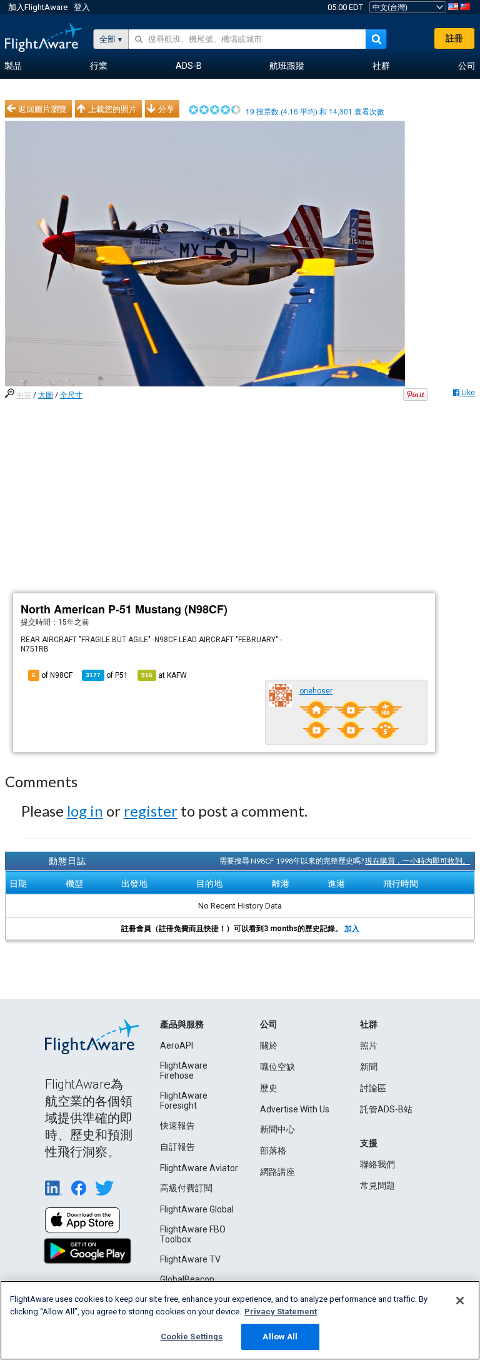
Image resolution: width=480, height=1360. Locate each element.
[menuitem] (13, 66)
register (151, 811)
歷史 (269, 1088)
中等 (23, 395)
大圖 (45, 395)
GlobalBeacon (187, 1279)
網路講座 (277, 1172)
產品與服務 (182, 1024)
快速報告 (177, 1126)
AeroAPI (176, 1045)
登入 (82, 7)
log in (85, 811)
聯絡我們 (377, 1164)
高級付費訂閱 (186, 1188)
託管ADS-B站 (386, 1109)
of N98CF (52, 675)
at (164, 675)
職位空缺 (277, 1067)
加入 (351, 928)
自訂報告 (177, 1147)
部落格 (273, 1151)
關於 (269, 1045)
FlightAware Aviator (199, 1168)
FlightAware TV (190, 1259)
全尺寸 (71, 395)
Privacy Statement (280, 1311)
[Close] (460, 1300)
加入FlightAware (38, 7)
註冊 (454, 38)
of (107, 675)
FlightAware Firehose (184, 1070)
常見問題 (377, 1186)
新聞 (369, 1067)
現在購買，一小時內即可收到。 (417, 860)
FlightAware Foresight (184, 1101)
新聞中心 (277, 1129)
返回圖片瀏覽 (42, 109)
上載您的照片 (112, 109)
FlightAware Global (197, 1209)
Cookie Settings (192, 1336)
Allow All (280, 1336)
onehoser (315, 691)
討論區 (373, 1088)
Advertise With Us (294, 1109)
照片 (369, 1045)
